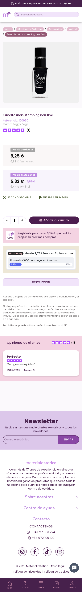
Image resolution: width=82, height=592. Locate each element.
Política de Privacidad (27, 572)
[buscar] (17, 14)
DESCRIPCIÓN (41, 282)
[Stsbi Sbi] (22, 551)
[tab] (41, 282)
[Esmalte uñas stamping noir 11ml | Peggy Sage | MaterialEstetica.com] (41, 72)
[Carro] (57, 583)
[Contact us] (74, 568)
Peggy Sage (20, 124)
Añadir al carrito (56, 220)
